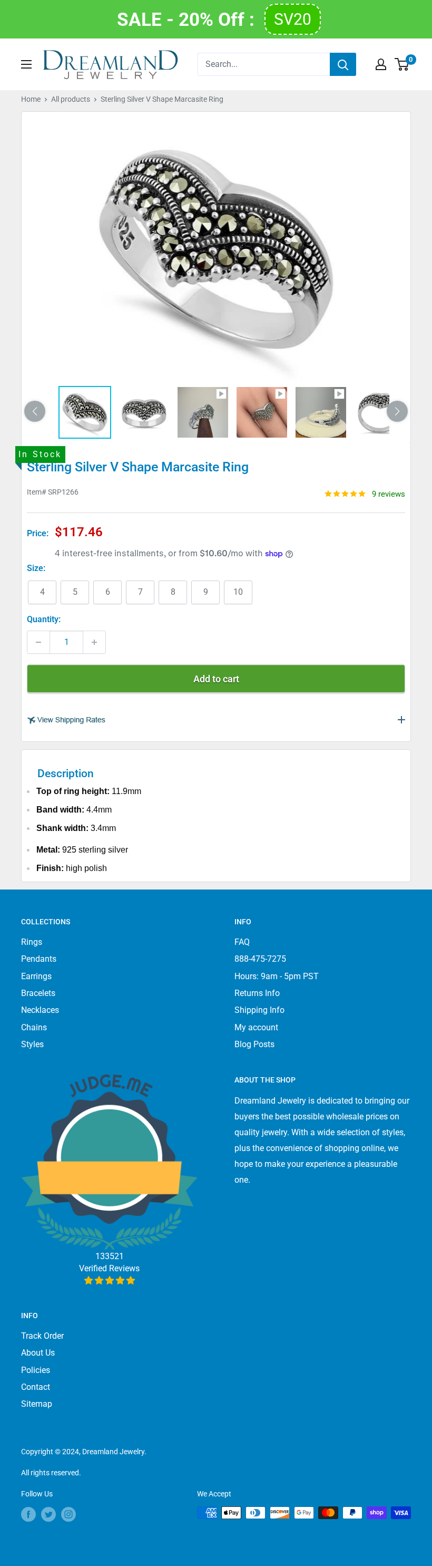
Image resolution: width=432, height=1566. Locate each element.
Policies (35, 1370)
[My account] (381, 64)
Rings (31, 942)
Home (31, 99)
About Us (38, 1353)
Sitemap (36, 1404)
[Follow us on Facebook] (28, 1513)
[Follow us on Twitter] (48, 1513)
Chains (34, 1027)
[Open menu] (26, 64)
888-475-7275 (260, 959)
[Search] (343, 64)
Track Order (42, 1336)
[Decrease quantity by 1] (38, 642)
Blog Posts (254, 1044)
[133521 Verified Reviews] (109, 1280)
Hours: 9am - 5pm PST (276, 976)
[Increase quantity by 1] (94, 642)
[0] (402, 64)
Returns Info (257, 993)
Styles (32, 1044)
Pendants (38, 959)
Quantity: (44, 619)
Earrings (36, 976)
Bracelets (38, 993)
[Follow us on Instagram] (68, 1513)
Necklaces (40, 1010)
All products (70, 99)
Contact (35, 1387)
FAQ (242, 942)
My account (256, 1027)
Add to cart (216, 678)
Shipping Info (259, 1010)
